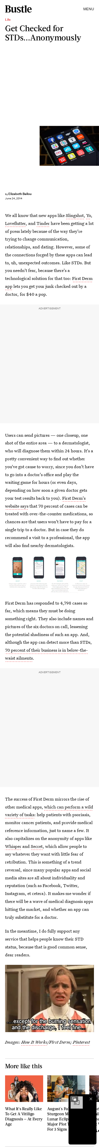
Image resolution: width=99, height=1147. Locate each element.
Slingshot (75, 215)
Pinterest (81, 1042)
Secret (37, 846)
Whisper (13, 846)
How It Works (34, 1042)
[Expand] (74, 1099)
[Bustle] (18, 9)
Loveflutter (15, 223)
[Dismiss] (91, 1099)
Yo (88, 215)
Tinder (43, 223)
